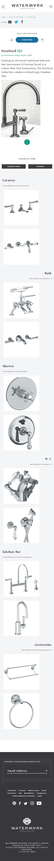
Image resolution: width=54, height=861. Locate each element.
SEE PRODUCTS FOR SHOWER (16, 371)
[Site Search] (51, 6)
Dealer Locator (33, 790)
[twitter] (16, 22)
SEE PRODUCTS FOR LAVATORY (16, 186)
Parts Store (11, 793)
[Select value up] (11, 40)
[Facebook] (20, 804)
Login (40, 796)
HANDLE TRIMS (14, 166)
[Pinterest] (14, 804)
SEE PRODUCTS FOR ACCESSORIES (36, 650)
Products (22, 790)
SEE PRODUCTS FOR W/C (40, 464)
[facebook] (22, 22)
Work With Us (29, 793)
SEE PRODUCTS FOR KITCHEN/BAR (17, 557)
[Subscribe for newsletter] (45, 770)
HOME (3, 17)
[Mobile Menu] (3, 6)
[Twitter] (26, 804)
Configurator (42, 793)
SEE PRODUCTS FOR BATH (39, 278)
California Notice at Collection (23, 796)
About (44, 790)
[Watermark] (27, 7)
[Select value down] (42, 40)
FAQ (20, 793)
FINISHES (40, 166)
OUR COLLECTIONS (16, 17)
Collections (12, 790)
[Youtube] (39, 804)
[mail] (10, 22)
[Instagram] (32, 804)
